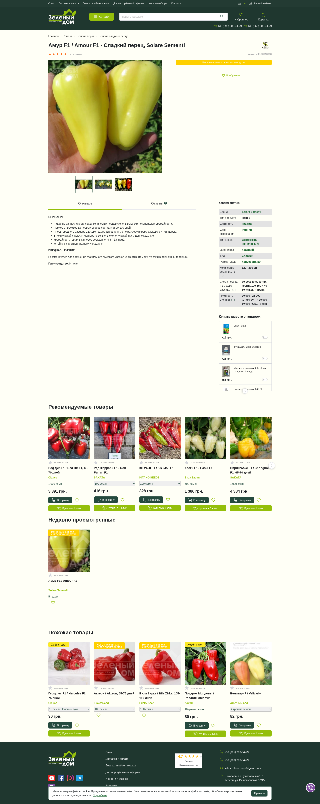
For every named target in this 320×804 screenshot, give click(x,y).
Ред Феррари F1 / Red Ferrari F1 (110, 470)
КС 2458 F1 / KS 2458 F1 (156, 468)
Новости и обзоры (117, 778)
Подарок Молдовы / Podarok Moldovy (199, 695)
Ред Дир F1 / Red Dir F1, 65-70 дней (68, 470)
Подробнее (100, 795)
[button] (245, 391)
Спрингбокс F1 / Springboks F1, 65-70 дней (250, 470)
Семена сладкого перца (113, 36)
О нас (109, 752)
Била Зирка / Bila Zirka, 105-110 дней (159, 695)
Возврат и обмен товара (121, 765)
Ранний (247, 229)
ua (239, 3)
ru (245, 3)
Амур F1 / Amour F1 (62, 580)
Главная (53, 36)
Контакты (111, 785)
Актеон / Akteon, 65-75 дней (114, 693)
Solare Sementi (251, 211)
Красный (248, 249)
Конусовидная (251, 261)
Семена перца (85, 36)
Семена (67, 36)
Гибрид (247, 223)
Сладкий (247, 255)
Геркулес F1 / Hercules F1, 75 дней (67, 695)
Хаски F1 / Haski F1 (198, 468)
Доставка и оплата (117, 758)
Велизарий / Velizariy (245, 693)
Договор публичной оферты (123, 772)
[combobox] (173, 17)
